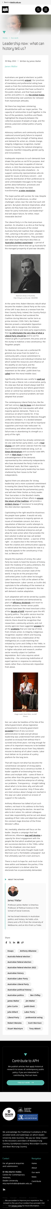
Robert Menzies (15, 1023)
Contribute (36, 1181)
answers (37, 626)
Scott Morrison (35, 1023)
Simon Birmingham (13, 451)
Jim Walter (30, 1001)
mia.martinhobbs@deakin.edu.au (17, 1183)
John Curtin (13, 1006)
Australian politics (16, 995)
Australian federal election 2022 (22, 967)
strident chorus (12, 504)
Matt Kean (17, 454)
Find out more (24, 1083)
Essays (10, 951)
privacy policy (17, 1206)
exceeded (9, 731)
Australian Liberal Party (18, 984)
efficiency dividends (21, 602)
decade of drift (17, 611)
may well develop (32, 835)
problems (15, 629)
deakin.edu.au (15, 2)
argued (28, 80)
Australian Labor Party (18, 978)
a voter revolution (27, 190)
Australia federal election (19, 956)
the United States (36, 95)
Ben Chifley (35, 995)
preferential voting (34, 1017)
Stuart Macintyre (15, 1028)
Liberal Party (13, 1017)
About (34, 1168)
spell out (41, 379)
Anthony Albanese (28, 951)
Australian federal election (19, 962)
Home (5, 38)
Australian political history (19, 989)
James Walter (13, 1001)
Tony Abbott (35, 1028)
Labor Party (29, 1012)
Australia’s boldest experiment (19, 242)
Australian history (16, 973)
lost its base (25, 405)
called (7, 373)
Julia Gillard (13, 1012)
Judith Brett (29, 1006)
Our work (14, 38)
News (34, 1177)
